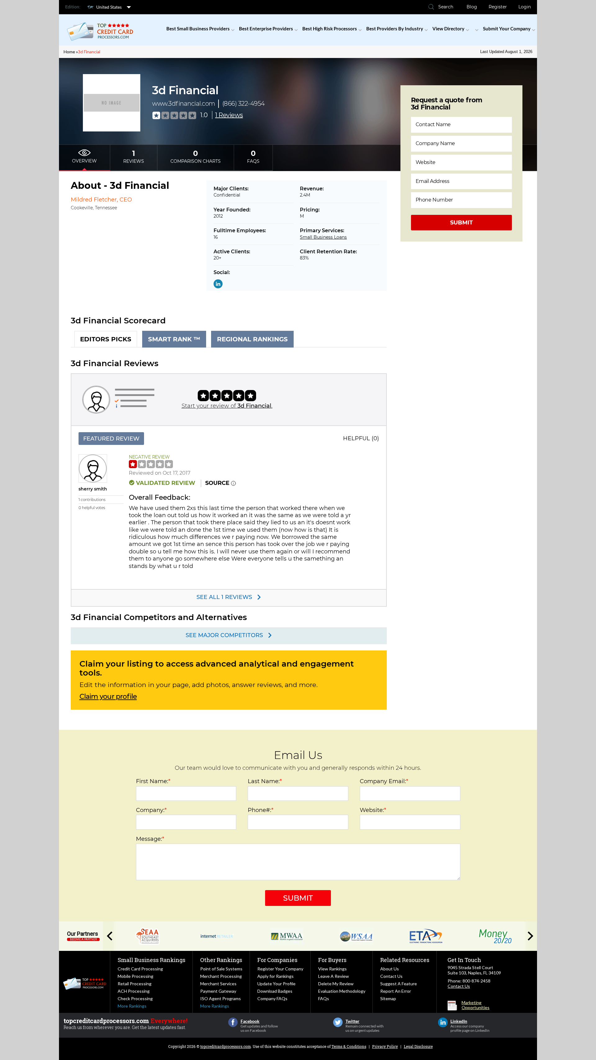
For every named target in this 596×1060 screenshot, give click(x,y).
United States (109, 7)
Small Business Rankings (151, 960)
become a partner (83, 939)
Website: (373, 810)
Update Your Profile (276, 983)
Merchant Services (218, 983)
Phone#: (260, 810)
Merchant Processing (221, 976)
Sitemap (388, 998)
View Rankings (332, 968)
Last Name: (265, 781)
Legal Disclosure (418, 1046)
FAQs (323, 998)
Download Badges (274, 991)
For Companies (277, 960)
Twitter (338, 1022)
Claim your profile (108, 697)
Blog (472, 7)
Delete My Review (336, 983)
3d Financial (89, 51)
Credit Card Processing (140, 968)
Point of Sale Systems (221, 968)
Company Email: (384, 781)
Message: (150, 839)
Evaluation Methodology (341, 991)
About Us (389, 968)
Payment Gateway (218, 991)
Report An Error (395, 991)
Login (524, 7)
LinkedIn (443, 1022)
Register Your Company (280, 968)
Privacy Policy (385, 1046)
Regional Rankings (252, 339)
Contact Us (391, 976)
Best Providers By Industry (394, 28)
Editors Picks (105, 339)
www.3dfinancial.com (183, 103)
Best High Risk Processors (329, 28)
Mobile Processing (135, 976)
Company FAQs (272, 998)
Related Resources (404, 960)
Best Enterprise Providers (266, 28)
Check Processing (135, 998)
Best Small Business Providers (198, 28)
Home (69, 51)
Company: (151, 810)
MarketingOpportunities (476, 1005)
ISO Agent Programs (220, 998)
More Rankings (132, 1006)
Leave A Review (333, 976)
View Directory (448, 28)
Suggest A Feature (398, 983)
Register (498, 7)
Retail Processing (134, 983)
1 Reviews (229, 115)
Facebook (233, 1022)
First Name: (153, 781)
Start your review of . (227, 405)
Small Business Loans (323, 237)
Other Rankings (221, 960)
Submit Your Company (507, 28)
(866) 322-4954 (243, 103)
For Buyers (332, 960)
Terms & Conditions (349, 1046)
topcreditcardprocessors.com (225, 1046)
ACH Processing (134, 991)
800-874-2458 (476, 980)
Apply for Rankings (275, 976)
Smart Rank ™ (174, 339)
